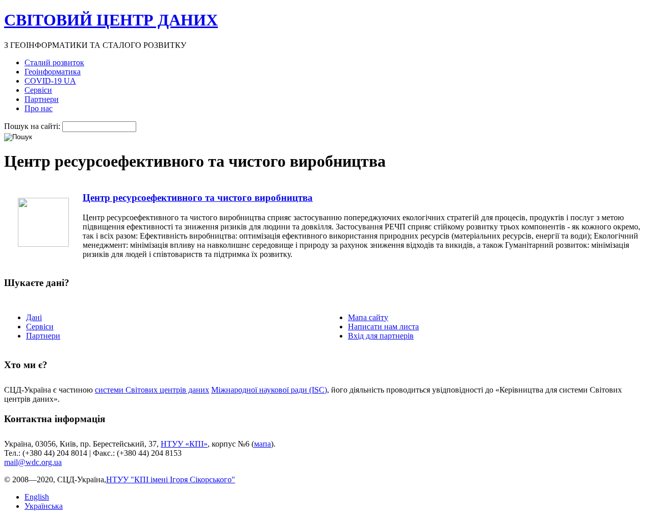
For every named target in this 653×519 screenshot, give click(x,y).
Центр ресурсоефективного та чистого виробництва (198, 197)
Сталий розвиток (54, 62)
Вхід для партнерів (381, 335)
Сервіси (38, 90)
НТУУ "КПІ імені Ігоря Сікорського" (170, 479)
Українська (43, 506)
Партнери (41, 99)
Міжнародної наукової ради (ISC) (269, 389)
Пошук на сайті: (33, 126)
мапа (262, 443)
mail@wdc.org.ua (33, 462)
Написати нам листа (383, 326)
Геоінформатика (52, 71)
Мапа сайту (368, 317)
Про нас (38, 108)
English (36, 496)
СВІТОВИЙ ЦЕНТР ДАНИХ (111, 20)
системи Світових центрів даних (152, 389)
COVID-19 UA (50, 80)
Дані (34, 317)
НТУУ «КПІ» (184, 443)
